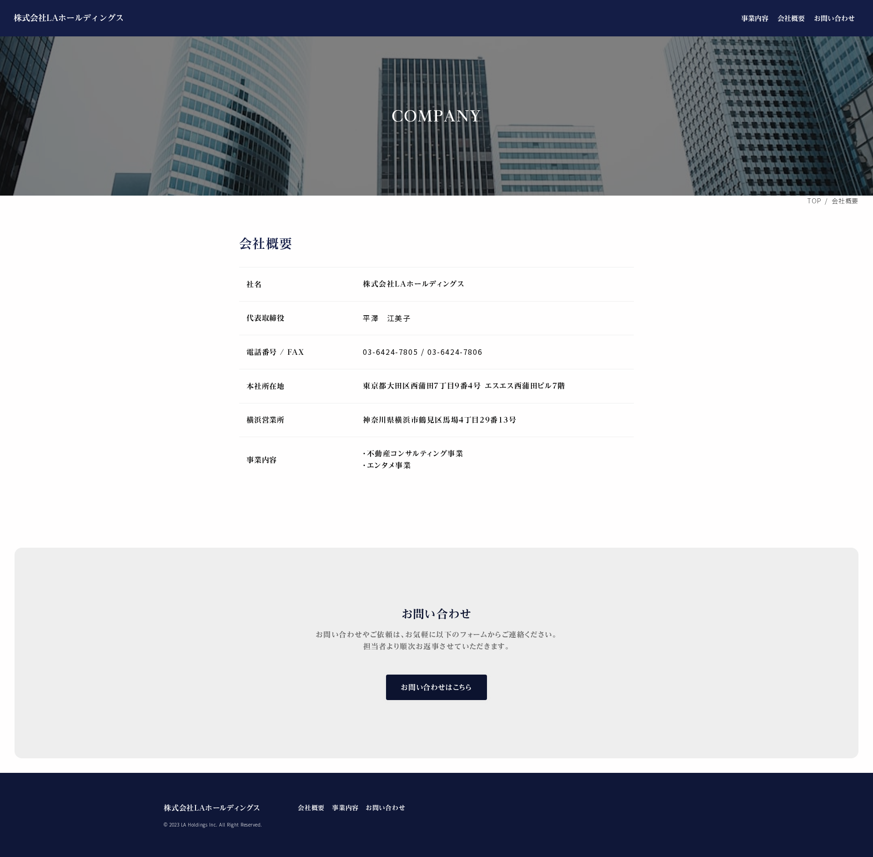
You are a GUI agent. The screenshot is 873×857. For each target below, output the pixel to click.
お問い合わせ (834, 18)
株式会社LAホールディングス (69, 18)
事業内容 (754, 18)
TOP (814, 200)
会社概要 (791, 18)
